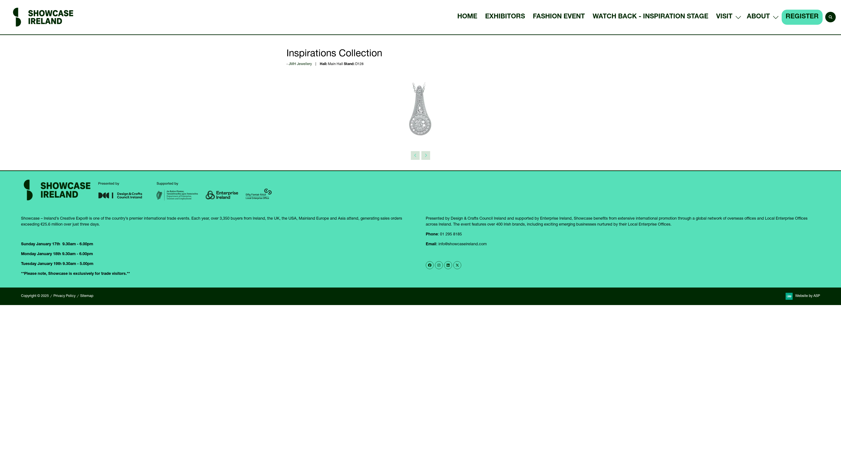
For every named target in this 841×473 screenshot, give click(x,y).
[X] (457, 265)
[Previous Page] (415, 155)
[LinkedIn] (448, 265)
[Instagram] (439, 265)
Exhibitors (505, 17)
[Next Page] (425, 155)
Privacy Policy (64, 296)
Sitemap (86, 296)
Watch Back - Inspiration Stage (650, 17)
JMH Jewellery (300, 64)
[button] (830, 17)
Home (467, 17)
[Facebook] (430, 265)
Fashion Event (559, 17)
